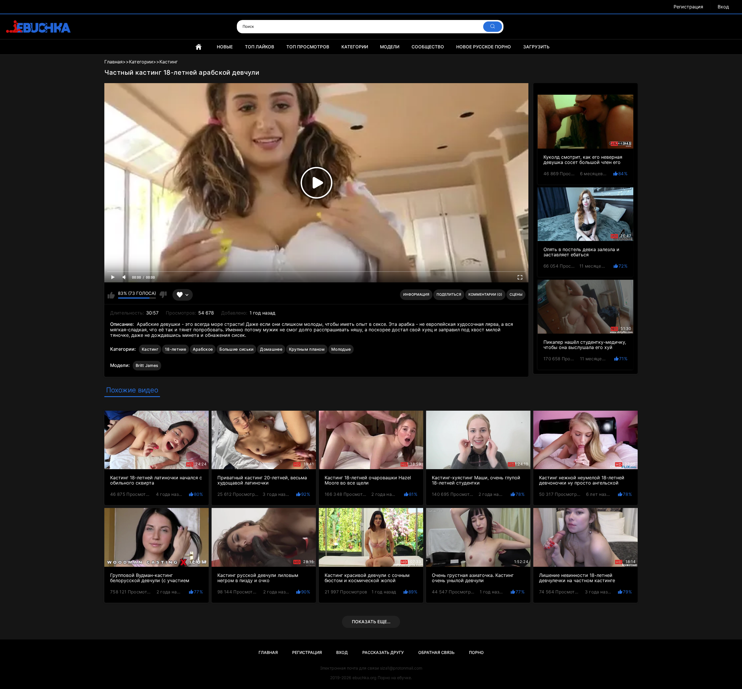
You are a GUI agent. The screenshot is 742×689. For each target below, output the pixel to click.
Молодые (341, 349)
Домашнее (271, 349)
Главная (198, 46)
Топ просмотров (307, 47)
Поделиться (449, 294)
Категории (354, 47)
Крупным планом (307, 349)
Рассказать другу (383, 652)
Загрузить (536, 47)
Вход (723, 7)
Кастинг (150, 349)
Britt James (147, 365)
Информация (416, 294)
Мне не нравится (163, 295)
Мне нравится (111, 295)
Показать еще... (371, 621)
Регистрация (688, 7)
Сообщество (428, 47)
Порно (476, 652)
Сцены (516, 294)
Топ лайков (259, 47)
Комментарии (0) (485, 294)
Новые (225, 47)
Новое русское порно (483, 47)
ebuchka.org (364, 677)
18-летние (175, 349)
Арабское (203, 349)
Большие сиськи (236, 349)
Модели (389, 47)
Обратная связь (436, 652)
